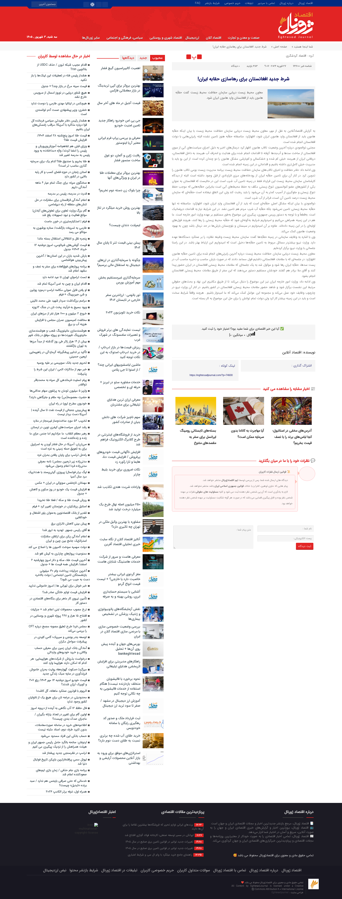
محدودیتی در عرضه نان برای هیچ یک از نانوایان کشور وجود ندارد (57, 699)
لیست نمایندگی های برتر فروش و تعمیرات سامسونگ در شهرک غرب (118, 334)
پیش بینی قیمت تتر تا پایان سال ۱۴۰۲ (118, 245)
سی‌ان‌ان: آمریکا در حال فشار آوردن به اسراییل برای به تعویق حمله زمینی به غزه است (58, 446)
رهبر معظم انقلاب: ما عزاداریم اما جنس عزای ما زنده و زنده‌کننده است (58, 436)
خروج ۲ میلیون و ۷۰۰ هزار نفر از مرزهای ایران (59, 314)
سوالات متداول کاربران (193, 870)
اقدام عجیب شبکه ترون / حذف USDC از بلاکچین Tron (62, 67)
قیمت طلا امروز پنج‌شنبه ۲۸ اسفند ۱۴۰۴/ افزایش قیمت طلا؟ (62, 138)
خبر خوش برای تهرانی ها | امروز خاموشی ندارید (58, 586)
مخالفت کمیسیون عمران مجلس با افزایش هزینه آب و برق (61, 322)
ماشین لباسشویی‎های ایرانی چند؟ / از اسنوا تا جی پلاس (119, 367)
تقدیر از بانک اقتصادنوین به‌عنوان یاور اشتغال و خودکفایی (58, 515)
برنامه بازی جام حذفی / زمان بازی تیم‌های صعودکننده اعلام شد (61, 772)
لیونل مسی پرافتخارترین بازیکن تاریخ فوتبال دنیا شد (60, 762)
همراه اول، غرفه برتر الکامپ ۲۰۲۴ (66, 792)
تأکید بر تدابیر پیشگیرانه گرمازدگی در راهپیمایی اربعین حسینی (58, 354)
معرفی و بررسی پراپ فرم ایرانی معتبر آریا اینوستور (119, 140)
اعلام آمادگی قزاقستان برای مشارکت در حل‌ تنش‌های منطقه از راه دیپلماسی (61, 202)
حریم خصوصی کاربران (157, 870)
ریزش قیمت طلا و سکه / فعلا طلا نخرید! (62, 500)
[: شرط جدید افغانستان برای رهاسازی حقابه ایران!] (176, 56)
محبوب (157, 58)
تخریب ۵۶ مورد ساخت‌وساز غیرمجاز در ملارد (60, 421)
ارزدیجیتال (192, 37)
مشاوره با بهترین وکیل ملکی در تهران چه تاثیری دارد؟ (119, 524)
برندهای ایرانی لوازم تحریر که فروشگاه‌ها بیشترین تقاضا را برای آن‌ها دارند (163, 826)
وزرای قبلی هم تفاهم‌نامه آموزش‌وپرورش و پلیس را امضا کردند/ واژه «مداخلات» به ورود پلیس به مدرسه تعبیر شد (62, 150)
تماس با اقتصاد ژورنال (229, 870)
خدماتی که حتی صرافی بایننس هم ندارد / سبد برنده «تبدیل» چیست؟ (58, 783)
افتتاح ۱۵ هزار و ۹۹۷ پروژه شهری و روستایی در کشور (58, 618)
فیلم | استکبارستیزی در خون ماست (65, 221)
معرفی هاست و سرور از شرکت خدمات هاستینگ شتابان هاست (118, 559)
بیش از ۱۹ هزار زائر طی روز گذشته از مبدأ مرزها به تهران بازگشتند (58, 343)
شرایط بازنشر (212, 3)
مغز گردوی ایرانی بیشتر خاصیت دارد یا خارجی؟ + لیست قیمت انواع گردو (118, 579)
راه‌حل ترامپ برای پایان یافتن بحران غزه (62, 455)
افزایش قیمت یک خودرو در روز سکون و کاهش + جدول (58, 491)
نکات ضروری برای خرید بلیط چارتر (120, 472)
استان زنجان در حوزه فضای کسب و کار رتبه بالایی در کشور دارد (61, 174)
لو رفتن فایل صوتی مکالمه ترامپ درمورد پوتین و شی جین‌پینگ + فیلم (58, 292)
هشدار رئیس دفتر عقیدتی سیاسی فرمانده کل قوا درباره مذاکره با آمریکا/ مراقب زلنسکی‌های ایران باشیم (60, 125)
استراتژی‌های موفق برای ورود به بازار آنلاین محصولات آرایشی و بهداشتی (118, 758)
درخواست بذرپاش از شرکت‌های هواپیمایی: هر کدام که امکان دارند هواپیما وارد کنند (59, 661)
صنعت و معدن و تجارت (243, 37)
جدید (143, 58)
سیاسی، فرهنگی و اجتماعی (125, 37)
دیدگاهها (128, 58)
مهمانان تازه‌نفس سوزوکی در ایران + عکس (61, 483)
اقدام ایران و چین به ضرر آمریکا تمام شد (62, 284)
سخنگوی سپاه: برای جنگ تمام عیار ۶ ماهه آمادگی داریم (61, 185)
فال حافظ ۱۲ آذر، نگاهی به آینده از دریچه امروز (59, 708)
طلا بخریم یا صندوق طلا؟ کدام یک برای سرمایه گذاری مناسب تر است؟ (58, 163)
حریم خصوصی (232, 3)
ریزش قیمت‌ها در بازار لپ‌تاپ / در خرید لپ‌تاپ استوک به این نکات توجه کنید (119, 352)
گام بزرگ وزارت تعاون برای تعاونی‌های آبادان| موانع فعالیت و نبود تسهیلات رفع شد (60, 213)
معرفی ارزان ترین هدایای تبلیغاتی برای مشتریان (123, 402)
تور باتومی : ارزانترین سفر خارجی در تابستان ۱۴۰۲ (123, 297)
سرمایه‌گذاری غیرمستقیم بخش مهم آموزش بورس (119, 280)
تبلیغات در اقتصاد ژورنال (119, 870)
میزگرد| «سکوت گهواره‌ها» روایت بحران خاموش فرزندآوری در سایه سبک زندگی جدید (58, 672)
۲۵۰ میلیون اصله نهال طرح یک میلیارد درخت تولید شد (119, 507)
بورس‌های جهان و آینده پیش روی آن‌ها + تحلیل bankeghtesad (120, 648)
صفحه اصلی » (279, 46)
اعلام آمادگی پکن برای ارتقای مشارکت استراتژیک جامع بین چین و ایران (64, 538)
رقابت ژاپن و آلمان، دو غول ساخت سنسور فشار (122, 158)
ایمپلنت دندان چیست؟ (124, 225)
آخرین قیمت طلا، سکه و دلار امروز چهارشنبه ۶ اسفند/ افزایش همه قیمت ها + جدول (59, 562)
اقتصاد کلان (213, 37)
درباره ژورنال (286, 3)
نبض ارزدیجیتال (54, 870)
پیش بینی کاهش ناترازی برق (69, 524)
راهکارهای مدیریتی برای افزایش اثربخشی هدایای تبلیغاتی (118, 664)
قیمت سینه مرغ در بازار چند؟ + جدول (64, 86)
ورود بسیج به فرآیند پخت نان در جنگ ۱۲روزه (59, 307)
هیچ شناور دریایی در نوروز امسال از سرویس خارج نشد (60, 95)
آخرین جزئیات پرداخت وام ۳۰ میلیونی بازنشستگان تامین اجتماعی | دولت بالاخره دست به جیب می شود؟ (62, 575)
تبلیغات (249, 3)
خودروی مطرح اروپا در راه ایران (68, 404)
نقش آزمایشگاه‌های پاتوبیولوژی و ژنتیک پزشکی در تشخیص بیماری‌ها (119, 614)
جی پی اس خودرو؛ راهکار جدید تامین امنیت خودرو (119, 123)
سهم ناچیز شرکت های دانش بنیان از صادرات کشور (121, 420)
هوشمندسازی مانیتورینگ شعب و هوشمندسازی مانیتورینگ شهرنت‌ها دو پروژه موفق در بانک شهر (57, 333)
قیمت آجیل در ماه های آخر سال (118, 103)
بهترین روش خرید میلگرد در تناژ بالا (118, 210)
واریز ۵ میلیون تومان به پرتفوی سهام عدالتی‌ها (58, 391)
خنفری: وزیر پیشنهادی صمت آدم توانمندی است (61, 112)
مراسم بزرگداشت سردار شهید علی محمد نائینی (58, 301)
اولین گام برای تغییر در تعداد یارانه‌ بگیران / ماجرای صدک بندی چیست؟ (61, 716)
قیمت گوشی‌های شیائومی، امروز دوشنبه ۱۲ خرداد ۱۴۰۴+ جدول (60, 247)
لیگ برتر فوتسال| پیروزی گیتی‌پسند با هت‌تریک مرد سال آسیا (57, 474)
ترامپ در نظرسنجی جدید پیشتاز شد (64, 753)
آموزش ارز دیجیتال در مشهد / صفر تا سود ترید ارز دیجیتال (120, 703)
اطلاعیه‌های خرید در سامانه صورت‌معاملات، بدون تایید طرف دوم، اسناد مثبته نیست (61, 727)
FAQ (197, 3)
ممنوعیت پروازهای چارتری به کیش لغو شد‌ (61, 554)
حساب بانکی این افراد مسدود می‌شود (64, 736)
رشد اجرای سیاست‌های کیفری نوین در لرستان (59, 427)
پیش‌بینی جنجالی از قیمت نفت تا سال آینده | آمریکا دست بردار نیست (59, 412)
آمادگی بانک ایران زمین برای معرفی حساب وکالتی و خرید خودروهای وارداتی (60, 650)
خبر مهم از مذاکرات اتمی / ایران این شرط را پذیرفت (60, 371)
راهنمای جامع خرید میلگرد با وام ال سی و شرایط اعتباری (165, 854)
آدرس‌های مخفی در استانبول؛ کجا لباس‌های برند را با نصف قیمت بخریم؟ (292, 437)
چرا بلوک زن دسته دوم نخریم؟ (119, 190)
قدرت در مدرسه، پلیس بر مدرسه (67, 194)
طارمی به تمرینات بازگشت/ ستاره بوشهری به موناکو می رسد (60, 230)
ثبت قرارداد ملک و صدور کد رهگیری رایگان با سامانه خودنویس (121, 723)
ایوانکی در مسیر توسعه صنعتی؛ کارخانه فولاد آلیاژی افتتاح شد (163, 835)
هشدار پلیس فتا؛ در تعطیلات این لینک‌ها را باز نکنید (59, 78)
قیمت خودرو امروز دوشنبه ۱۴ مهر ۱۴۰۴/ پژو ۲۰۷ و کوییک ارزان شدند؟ (58, 682)
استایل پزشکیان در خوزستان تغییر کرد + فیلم (59, 506)
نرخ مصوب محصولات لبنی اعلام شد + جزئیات (58, 609)
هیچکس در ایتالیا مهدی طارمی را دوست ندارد (59, 103)
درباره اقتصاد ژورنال (263, 870)
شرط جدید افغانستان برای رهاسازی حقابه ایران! (243, 79)
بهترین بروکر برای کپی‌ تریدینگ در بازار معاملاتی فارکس (119, 88)
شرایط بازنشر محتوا (84, 870)
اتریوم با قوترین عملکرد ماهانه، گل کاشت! (61, 691)
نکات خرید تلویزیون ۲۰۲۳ (123, 312)
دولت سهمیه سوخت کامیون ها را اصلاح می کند (57, 547)
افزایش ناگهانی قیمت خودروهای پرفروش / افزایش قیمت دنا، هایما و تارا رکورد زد (118, 457)
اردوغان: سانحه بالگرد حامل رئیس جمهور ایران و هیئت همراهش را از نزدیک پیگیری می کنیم (57, 744)
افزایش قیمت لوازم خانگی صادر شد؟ (65, 592)
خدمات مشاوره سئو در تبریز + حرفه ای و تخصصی (120, 385)
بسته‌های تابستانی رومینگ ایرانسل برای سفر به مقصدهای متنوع (198, 437)
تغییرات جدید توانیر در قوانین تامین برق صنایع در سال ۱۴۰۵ (163, 841)
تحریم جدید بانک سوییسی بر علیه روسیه (62, 363)
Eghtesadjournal (280, 892)
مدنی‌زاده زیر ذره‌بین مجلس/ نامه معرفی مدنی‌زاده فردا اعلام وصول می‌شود (62, 464)
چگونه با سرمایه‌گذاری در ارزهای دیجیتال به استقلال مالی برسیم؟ (118, 263)
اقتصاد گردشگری (296, 55)
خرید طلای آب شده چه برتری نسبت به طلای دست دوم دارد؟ (119, 738)
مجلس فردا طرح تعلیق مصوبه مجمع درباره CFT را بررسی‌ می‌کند (58, 628)
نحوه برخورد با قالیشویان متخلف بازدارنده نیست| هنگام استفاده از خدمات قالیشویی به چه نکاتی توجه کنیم (120, 686)
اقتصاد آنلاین (291, 352)
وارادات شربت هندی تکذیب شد (118, 487)
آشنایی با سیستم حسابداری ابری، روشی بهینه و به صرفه (121, 594)
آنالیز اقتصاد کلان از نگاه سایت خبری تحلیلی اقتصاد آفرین (120, 542)
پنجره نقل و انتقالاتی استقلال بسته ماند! (62, 239)
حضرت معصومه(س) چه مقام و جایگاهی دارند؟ (58, 397)
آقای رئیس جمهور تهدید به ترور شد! (64, 530)
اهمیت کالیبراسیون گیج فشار (120, 68)
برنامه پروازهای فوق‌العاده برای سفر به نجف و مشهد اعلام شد (60, 269)
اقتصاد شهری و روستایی (166, 37)
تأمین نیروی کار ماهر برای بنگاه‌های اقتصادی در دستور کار (58, 601)
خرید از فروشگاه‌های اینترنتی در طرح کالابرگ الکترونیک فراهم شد (119, 439)
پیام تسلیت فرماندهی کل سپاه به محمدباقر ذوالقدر (60, 382)
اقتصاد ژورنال (305, 3)
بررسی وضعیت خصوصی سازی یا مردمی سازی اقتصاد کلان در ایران (119, 631)
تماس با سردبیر (266, 3)
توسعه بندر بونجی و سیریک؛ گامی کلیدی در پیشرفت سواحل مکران (60, 639)
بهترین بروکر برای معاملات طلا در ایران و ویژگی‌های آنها (120, 175)
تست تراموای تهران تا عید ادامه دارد (64, 277)
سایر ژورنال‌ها (91, 37)
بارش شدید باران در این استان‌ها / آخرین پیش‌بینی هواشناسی (61, 258)
